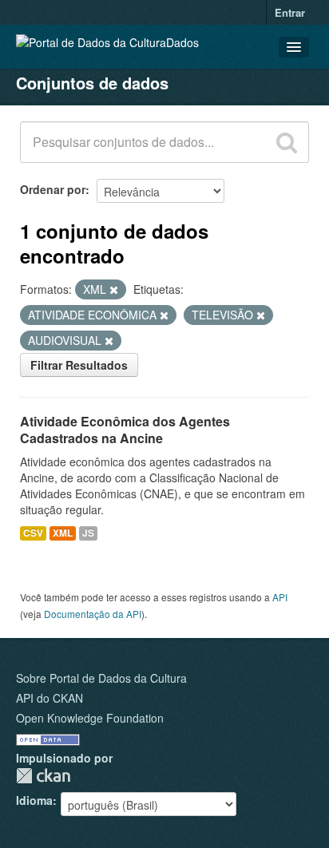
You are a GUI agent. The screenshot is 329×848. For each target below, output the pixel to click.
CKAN (43, 775)
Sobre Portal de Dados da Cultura (101, 678)
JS (88, 533)
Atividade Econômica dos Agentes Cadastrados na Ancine (125, 429)
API (279, 597)
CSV (33, 533)
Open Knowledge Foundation (90, 718)
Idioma (34, 800)
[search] (286, 142)
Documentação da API (92, 613)
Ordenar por (52, 189)
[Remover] (113, 289)
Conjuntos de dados (92, 82)
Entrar (290, 12)
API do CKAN (49, 698)
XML (63, 533)
